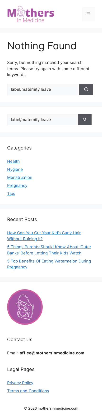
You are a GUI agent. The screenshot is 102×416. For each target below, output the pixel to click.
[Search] (86, 89)
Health (13, 161)
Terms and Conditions (28, 391)
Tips (11, 193)
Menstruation (19, 177)
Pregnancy (17, 185)
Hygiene (15, 169)
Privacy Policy (20, 382)
